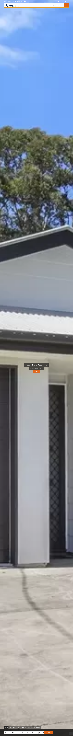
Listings (52, 5)
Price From (23, 730)
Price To (28, 730)
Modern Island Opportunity (36, 365)
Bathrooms (34, 730)
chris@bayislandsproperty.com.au (20, 1)
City (13, 730)
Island (5, 730)
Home (48, 5)
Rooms (39, 730)
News (57, 5)
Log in (66, 1)
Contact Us (61, 5)
